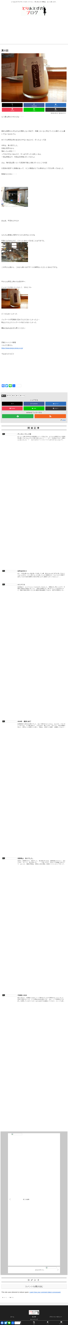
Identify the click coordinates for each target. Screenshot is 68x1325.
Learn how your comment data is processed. (45, 1292)
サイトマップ (34, 1319)
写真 (10, 395)
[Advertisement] (34, 31)
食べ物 (23, 395)
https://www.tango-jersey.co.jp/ (12, 348)
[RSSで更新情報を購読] (50, 416)
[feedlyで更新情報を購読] (17, 416)
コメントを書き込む (34, 1286)
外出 (4, 395)
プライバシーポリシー (55, 1316)
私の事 (34, 1316)
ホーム (12, 1316)
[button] (55, 110)
